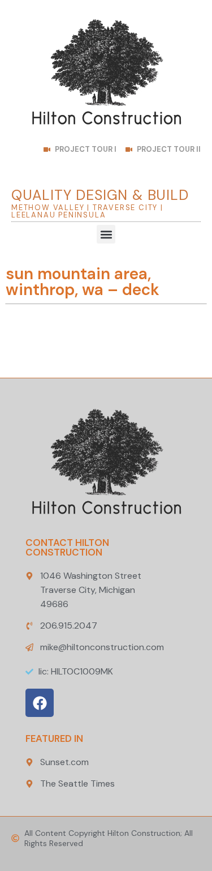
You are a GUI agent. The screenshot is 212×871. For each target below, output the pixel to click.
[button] (106, 234)
